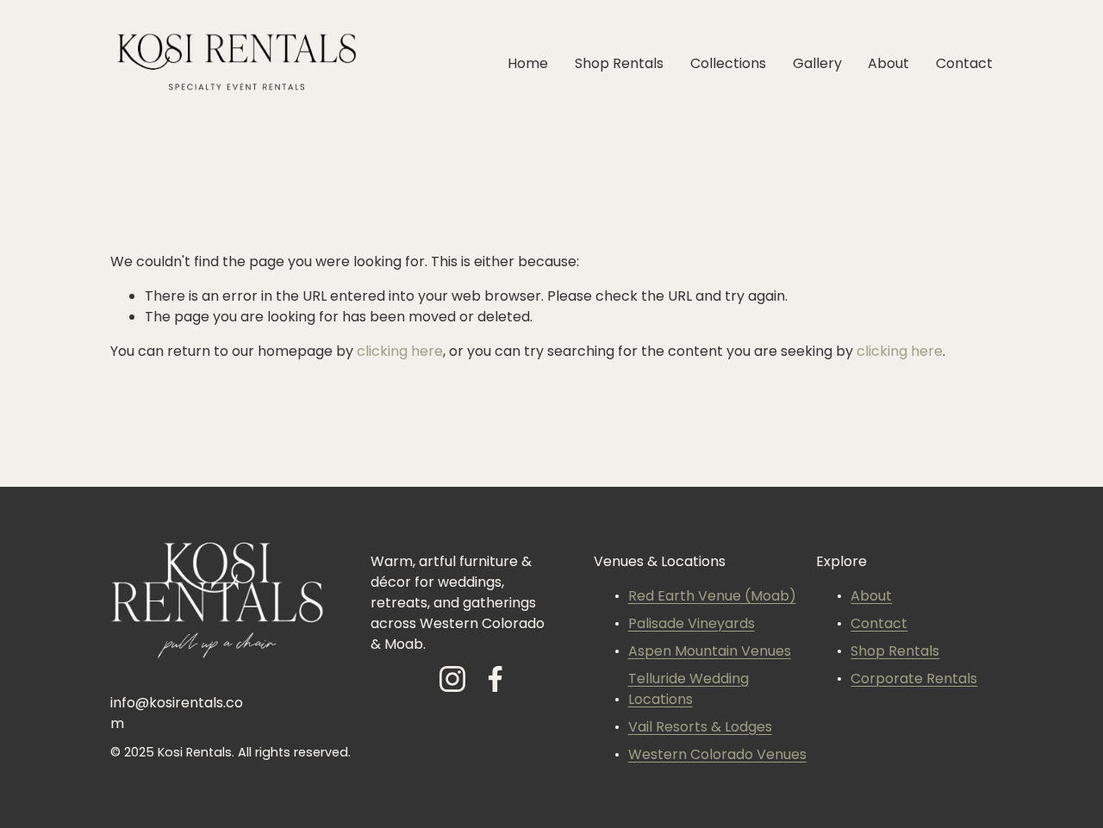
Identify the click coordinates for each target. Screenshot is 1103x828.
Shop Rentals (619, 64)
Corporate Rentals (914, 679)
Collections (728, 64)
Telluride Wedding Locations (688, 690)
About (888, 64)
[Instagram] (452, 679)
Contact (964, 64)
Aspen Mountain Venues (709, 652)
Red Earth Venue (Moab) (712, 597)
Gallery (817, 64)
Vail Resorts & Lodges (700, 728)
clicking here (400, 352)
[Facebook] (495, 679)
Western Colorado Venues (717, 755)
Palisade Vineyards (691, 624)
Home (528, 64)
